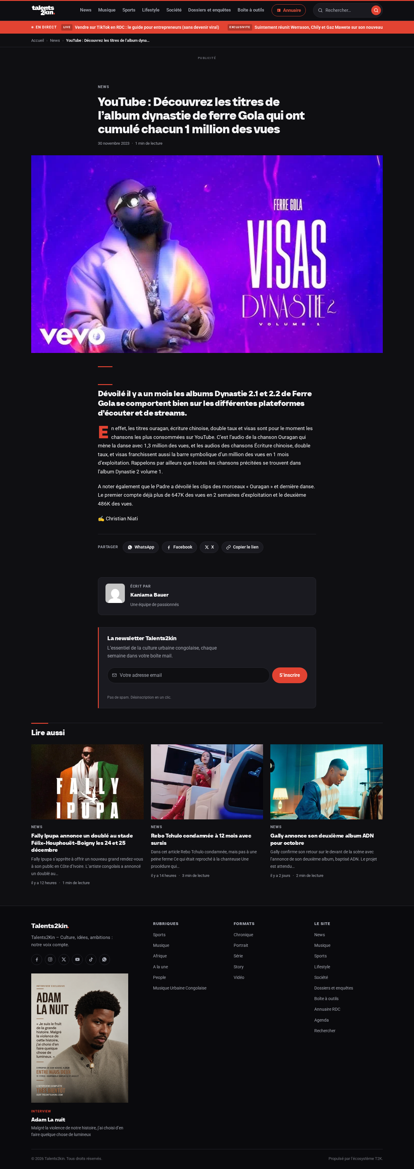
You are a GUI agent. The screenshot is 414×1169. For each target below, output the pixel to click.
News (86, 10)
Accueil (37, 40)
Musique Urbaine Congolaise (179, 988)
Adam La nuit (48, 1119)
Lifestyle (150, 10)
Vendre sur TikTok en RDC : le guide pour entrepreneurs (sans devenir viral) (141, 27)
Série (238, 956)
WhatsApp (144, 547)
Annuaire (292, 10)
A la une (160, 967)
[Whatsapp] (104, 959)
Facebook (182, 547)
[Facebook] (36, 959)
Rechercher (325, 1030)
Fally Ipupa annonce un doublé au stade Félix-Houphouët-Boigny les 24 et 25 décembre (82, 842)
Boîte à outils (251, 10)
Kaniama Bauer (149, 594)
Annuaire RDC (327, 1009)
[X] (63, 959)
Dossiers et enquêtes (209, 10)
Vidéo (239, 977)
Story (239, 967)
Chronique (243, 934)
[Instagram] (50, 959)
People (159, 977)
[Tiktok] (90, 959)
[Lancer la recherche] (376, 10)
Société (174, 10)
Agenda (321, 1020)
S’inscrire (289, 675)
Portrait (241, 945)
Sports (128, 10)
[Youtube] (77, 959)
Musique (106, 10)
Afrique (160, 956)
